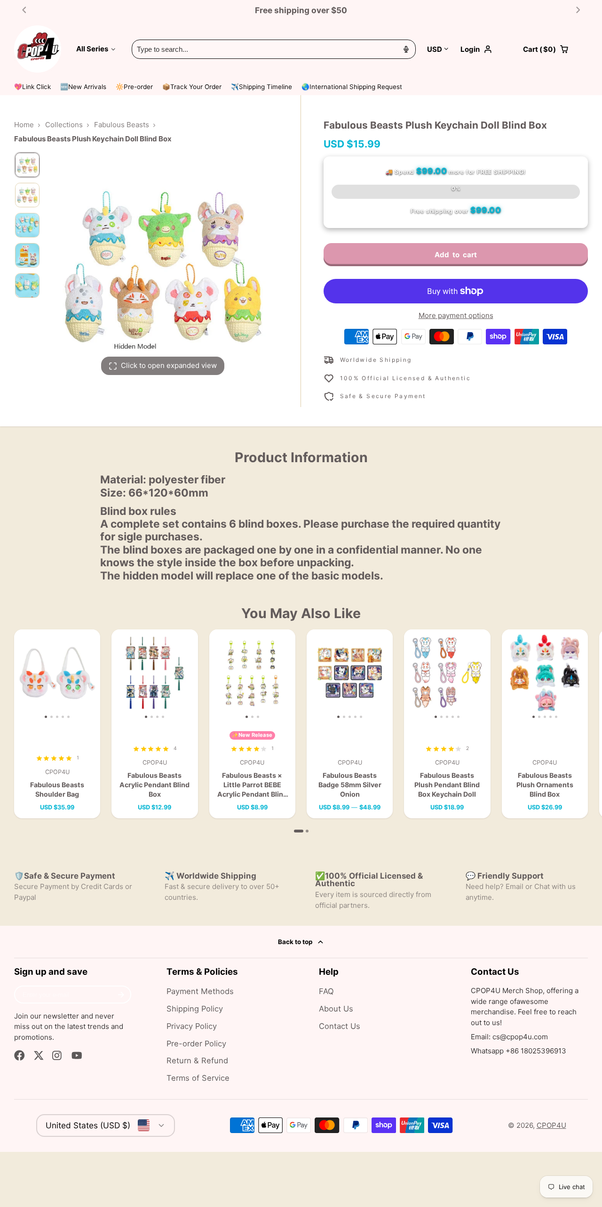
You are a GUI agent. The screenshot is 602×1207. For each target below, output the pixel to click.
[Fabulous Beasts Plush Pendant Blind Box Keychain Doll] (412, 676)
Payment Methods (200, 991)
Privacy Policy (191, 1026)
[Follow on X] (38, 1055)
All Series (92, 48)
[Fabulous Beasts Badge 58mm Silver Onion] (315, 676)
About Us (336, 1008)
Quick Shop (60, 705)
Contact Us (339, 1026)
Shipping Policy (194, 1008)
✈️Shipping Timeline (261, 86)
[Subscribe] (121, 994)
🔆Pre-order (134, 86)
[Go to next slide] (578, 10)
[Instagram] (57, 1055)
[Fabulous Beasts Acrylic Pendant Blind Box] (122, 676)
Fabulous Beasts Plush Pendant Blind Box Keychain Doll (447, 723)
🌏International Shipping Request (351, 86)
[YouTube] (76, 1055)
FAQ (326, 991)
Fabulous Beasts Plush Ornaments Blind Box (545, 723)
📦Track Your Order (192, 86)
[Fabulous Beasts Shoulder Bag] (23, 676)
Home (24, 124)
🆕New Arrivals (83, 86)
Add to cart (456, 254)
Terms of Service (198, 1078)
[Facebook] (19, 1055)
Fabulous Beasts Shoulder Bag (57, 723)
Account (486, 49)
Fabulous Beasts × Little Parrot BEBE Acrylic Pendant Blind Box (252, 723)
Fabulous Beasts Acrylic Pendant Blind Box (154, 723)
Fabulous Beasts (121, 124)
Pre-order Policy (196, 1043)
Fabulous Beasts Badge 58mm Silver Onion (350, 723)
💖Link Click (32, 86)
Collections (64, 124)
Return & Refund (197, 1060)
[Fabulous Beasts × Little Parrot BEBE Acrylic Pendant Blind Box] (223, 676)
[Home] (37, 49)
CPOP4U (551, 1125)
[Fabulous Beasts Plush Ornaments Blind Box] (510, 676)
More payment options (456, 315)
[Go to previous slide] (24, 10)
